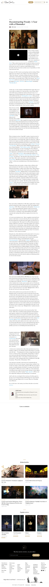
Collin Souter (18, 390)
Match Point (24, 281)
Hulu (10, 572)
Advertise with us (44, 567)
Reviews (26, 564)
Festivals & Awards (36, 573)
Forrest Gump (12, 159)
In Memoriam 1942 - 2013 (21, 579)
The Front (22, 81)
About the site (43, 564)
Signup (30, 2)
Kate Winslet (18, 319)
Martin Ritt (16, 81)
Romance (19, 567)
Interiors (11, 182)
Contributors (43, 568)
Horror (10, 571)
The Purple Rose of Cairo (27, 95)
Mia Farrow (18, 120)
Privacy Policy (33, 584)
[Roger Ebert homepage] (8, 2)
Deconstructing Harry (14, 240)
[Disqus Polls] (24, 421)
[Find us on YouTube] (43, 570)
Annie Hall (12, 115)
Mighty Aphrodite (29, 371)
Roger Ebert (35, 572)
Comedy (10, 567)
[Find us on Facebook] (41, 570)
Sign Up (3, 571)
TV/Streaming (35, 570)
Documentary (11, 568)
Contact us (43, 565)
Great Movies (27, 567)
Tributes (26, 572)
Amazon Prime (11, 565)
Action (10, 564)
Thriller (18, 571)
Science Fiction (19, 568)
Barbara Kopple (29, 81)
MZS (26, 568)
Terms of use (27, 584)
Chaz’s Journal (27, 565)
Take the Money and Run (25, 147)
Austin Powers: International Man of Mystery (27, 154)
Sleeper (11, 153)
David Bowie (18, 171)
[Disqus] (24, 445)
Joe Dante (33, 144)
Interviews (27, 571)
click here (11, 385)
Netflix (18, 565)
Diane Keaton (21, 153)
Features (10, 19)
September (31, 102)
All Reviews (3, 566)
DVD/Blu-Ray (35, 564)
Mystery (18, 564)
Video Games (35, 565)
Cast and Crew (4, 568)
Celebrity (28, 240)
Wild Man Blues (13, 82)
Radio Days (12, 206)
